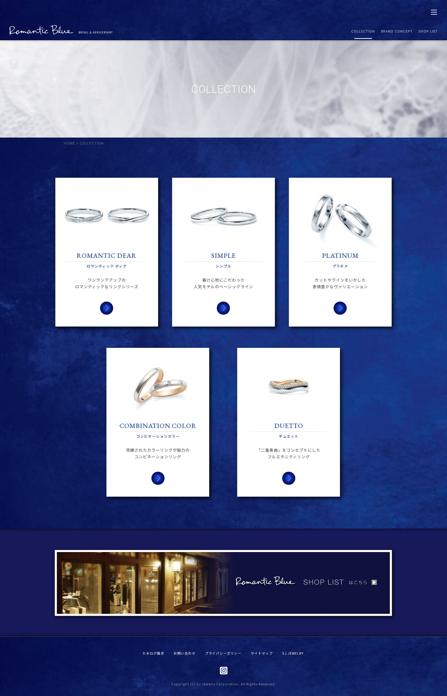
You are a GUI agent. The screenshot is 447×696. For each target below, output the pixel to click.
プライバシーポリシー (223, 653)
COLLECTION (363, 31)
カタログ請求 (153, 653)
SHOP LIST (428, 31)
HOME (69, 143)
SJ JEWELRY (292, 653)
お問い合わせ (185, 653)
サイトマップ (262, 653)
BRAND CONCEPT (396, 31)
